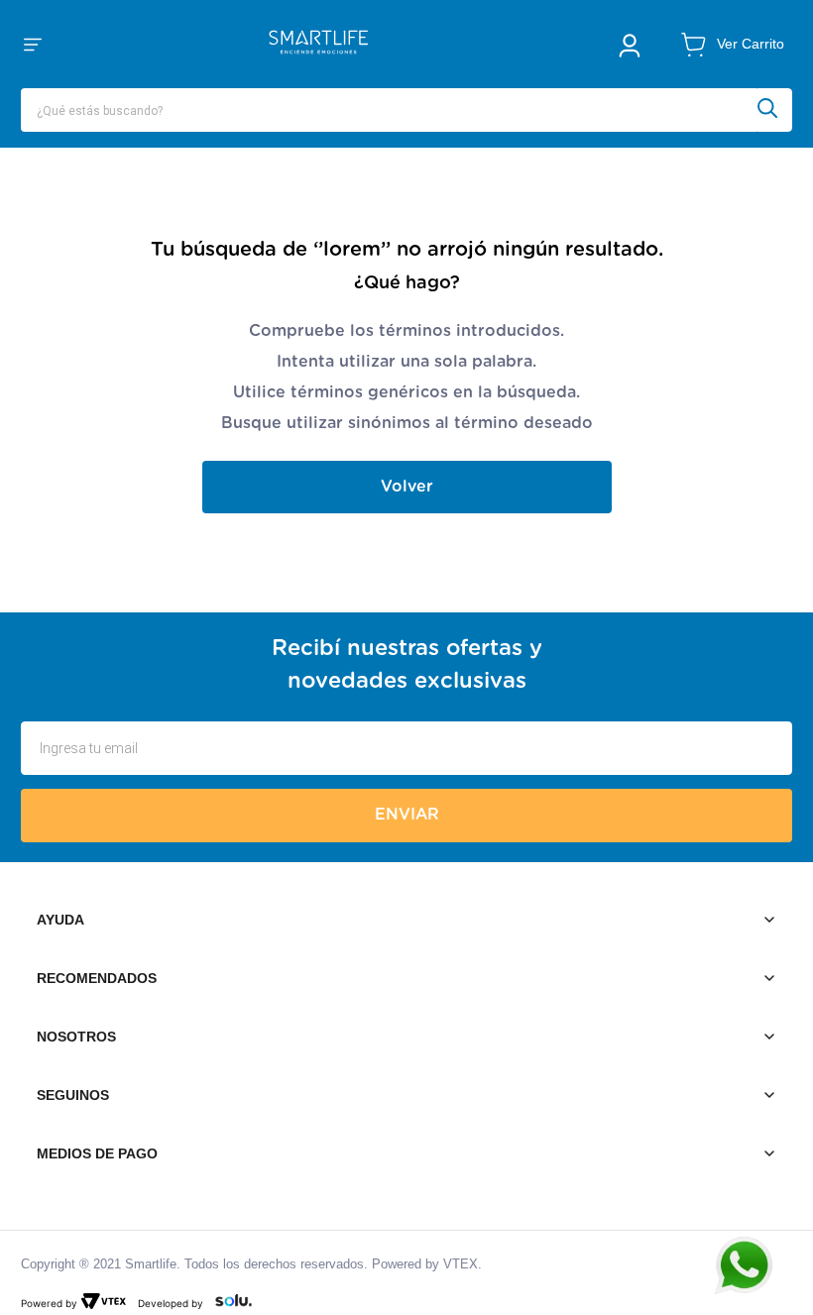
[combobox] (406, 110)
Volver (407, 486)
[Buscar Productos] (774, 110)
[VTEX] (107, 1303)
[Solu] (230, 1303)
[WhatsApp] (753, 1265)
